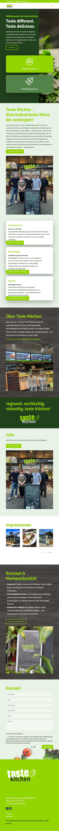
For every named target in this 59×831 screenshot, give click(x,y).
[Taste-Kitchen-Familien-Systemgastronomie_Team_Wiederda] (46, 546)
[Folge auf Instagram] (10, 808)
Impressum (9, 813)
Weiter (50, 552)
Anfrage (12, 47)
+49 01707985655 (18, 801)
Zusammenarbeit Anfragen (17, 271)
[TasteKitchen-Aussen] (13, 546)
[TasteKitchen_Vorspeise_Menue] (29, 546)
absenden (47, 747)
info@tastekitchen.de (18, 803)
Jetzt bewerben (13, 445)
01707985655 (11, 1)
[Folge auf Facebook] (7, 808)
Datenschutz (9, 816)
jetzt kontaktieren (16, 621)
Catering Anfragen (15, 151)
